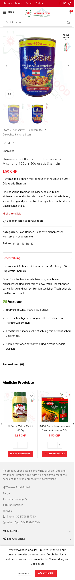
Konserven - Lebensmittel (28, 130)
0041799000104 (31, 523)
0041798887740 (26, 517)
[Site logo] (37, 12)
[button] (6, 66)
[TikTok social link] (69, 3)
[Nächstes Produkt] (13, 143)
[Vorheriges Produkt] (5, 143)
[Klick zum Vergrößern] (9, 94)
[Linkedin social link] (27, 244)
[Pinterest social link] (23, 244)
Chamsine (8, 151)
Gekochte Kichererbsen (17, 135)
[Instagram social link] (64, 3)
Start (6, 130)
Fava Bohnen (26, 232)
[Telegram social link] (32, 244)
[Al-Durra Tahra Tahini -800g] (20, 407)
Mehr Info (24, 574)
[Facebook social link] (60, 3)
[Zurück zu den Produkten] (9, 143)
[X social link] (18, 244)
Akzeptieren (45, 573)
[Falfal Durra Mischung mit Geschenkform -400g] (54, 407)
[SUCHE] (68, 23)
